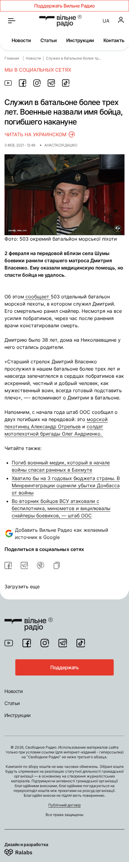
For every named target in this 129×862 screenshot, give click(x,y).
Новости (21, 40)
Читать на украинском (35, 134)
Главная (11, 58)
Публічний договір (64, 805)
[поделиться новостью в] (8, 83)
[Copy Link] (56, 565)
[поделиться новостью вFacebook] (8, 565)
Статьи (48, 40)
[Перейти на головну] (28, 620)
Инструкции (80, 40)
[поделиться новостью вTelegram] (24, 565)
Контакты (114, 40)
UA (106, 21)
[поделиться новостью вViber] (40, 565)
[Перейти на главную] (60, 21)
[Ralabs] (25, 851)
